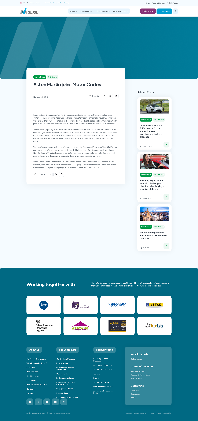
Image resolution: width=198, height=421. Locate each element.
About (73, 11)
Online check (136, 359)
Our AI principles (33, 376)
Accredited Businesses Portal (103, 392)
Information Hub (119, 11)
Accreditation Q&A (101, 382)
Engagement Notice (64, 389)
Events (96, 378)
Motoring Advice (137, 371)
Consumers (135, 391)
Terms (159, 413)
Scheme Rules (62, 393)
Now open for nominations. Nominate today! (53, 3)
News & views (136, 378)
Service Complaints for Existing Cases (65, 383)
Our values (30, 367)
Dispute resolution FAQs (103, 387)
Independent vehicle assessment (65, 368)
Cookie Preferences (140, 413)
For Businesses (103, 11)
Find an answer (148, 11)
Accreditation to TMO (102, 369)
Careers (29, 393)
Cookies (129, 413)
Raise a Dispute (62, 363)
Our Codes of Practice (65, 359)
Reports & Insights (158, 3)
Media (133, 397)
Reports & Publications (140, 375)
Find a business (164, 11)
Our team (30, 389)
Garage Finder (62, 374)
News (148, 3)
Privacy (152, 413)
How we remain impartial (36, 385)
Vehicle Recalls (172, 3)
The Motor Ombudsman (36, 359)
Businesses (135, 394)
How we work (32, 372)
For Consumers (86, 11)
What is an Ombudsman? (36, 363)
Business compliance (65, 378)
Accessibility (167, 413)
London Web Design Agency (35, 413)
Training (96, 374)
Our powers (31, 380)
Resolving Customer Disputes (101, 359)
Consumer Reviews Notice (67, 397)
